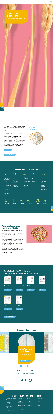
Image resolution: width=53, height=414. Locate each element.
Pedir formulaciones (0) (10, 154)
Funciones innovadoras (21, 405)
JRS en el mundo (20, 409)
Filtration (39, 402)
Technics (39, 405)
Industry (39, 401)
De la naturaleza (20, 401)
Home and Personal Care (30, 404)
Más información (24, 360)
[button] (51, 2)
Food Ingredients (29, 402)
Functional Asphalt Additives (42, 404)
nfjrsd (9, 407)
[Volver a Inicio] (4, 2)
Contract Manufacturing (41, 406)
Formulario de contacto (10, 410)
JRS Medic (28, 406)
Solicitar (7, 149)
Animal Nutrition (29, 405)
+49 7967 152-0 (9, 406)
